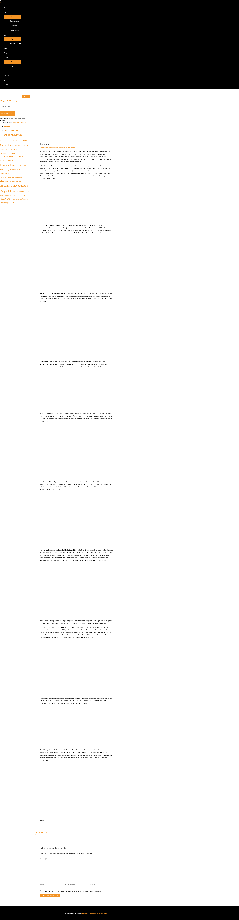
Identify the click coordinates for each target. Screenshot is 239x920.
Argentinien (4, 141)
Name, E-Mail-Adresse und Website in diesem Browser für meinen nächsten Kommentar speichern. (72, 891)
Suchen (26, 96)
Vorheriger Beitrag (41, 832)
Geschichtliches (7, 157)
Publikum (3, 174)
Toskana (6, 196)
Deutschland (24, 145)
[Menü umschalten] (12, 17)
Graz (16, 157)
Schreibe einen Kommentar (48, 147)
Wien (23, 196)
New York (19, 170)
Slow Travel (5, 181)
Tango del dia (7, 191)
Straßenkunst (12, 131)
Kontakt (6, 85)
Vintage (11, 195)
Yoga (11, 202)
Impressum (84, 913)
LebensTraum (21, 165)
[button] (8, 12)
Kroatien (10, 161)
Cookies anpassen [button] (102, 913)
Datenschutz (92, 913)
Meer (2, 169)
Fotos (11, 66)
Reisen (7, 126)
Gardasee (13, 153)
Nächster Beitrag (41, 835)
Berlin (24, 140)
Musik (13, 169)
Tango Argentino (13, 135)
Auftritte (13, 140)
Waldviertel (17, 195)
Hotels (21, 157)
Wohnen (25, 199)
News (5, 80)
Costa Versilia (17, 145)
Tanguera (26, 191)
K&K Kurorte (3, 161)
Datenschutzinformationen (19, 122)
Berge (19, 141)
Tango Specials (14, 30)
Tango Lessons (14, 21)
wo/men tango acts (15, 43)
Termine (6, 75)
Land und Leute (8, 165)
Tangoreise (20, 191)
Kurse (5, 12)
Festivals (18, 150)
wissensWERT (5, 199)
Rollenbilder (18, 177)
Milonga (7, 170)
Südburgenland (5, 186)
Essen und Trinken (7, 150)
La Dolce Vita (18, 161)
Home (5, 8)
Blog (5, 53)
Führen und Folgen (5, 153)
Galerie (6, 57)
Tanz (1, 195)
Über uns (6, 48)
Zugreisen (16, 203)
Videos (12, 71)
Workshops (4, 202)
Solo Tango (13, 25)
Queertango (11, 174)
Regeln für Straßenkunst (7, 177)
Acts (5, 35)
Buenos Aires (6, 145)
